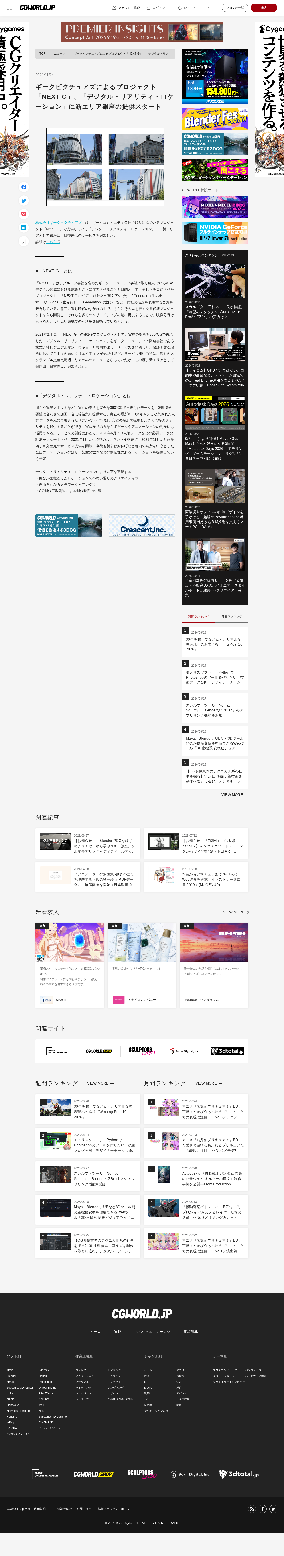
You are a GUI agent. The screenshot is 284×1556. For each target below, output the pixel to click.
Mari (41, 1405)
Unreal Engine (47, 1387)
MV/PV (148, 1387)
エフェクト (114, 1381)
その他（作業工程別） (121, 1399)
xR (146, 1381)
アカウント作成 (129, 8)
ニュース (59, 53)
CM (178, 1381)
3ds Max (44, 1370)
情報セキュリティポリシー (115, 1509)
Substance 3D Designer (53, 1416)
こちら (51, 242)
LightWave (13, 1405)
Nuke (42, 1410)
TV (146, 1399)
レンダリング (116, 1387)
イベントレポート (223, 1376)
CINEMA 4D (46, 1422)
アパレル (181, 1393)
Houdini (43, 1376)
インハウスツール (49, 1428)
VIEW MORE (231, 255)
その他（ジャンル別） (157, 1410)
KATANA (12, 1428)
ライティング (83, 1387)
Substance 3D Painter (20, 1387)
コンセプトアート (86, 1370)
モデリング (114, 1370)
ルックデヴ (82, 1399)
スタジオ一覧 (235, 7)
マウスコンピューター (226, 1370)
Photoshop (45, 1381)
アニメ (180, 1370)
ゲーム (148, 1370)
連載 (117, 1332)
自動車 (148, 1405)
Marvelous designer (19, 1410)
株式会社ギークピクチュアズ (59, 223)
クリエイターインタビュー (229, 1381)
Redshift (12, 1416)
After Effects (46, 1393)
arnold (10, 1399)
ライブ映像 (183, 1399)
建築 (147, 1393)
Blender (11, 1376)
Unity (10, 1393)
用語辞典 (191, 1332)
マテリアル (82, 1381)
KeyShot (44, 1399)
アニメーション (84, 1376)
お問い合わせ (85, 1509)
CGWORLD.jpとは (18, 1509)
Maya (10, 1370)
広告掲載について (61, 1509)
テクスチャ (114, 1376)
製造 (179, 1387)
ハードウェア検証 (255, 1376)
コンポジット (83, 1393)
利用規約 (40, 1509)
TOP (42, 53)
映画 (147, 1376)
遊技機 (180, 1376)
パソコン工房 (253, 1370)
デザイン (113, 1393)
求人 (264, 7)
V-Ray (10, 1422)
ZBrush (11, 1381)
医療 (179, 1405)
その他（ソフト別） (19, 1434)
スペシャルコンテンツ (152, 1332)
